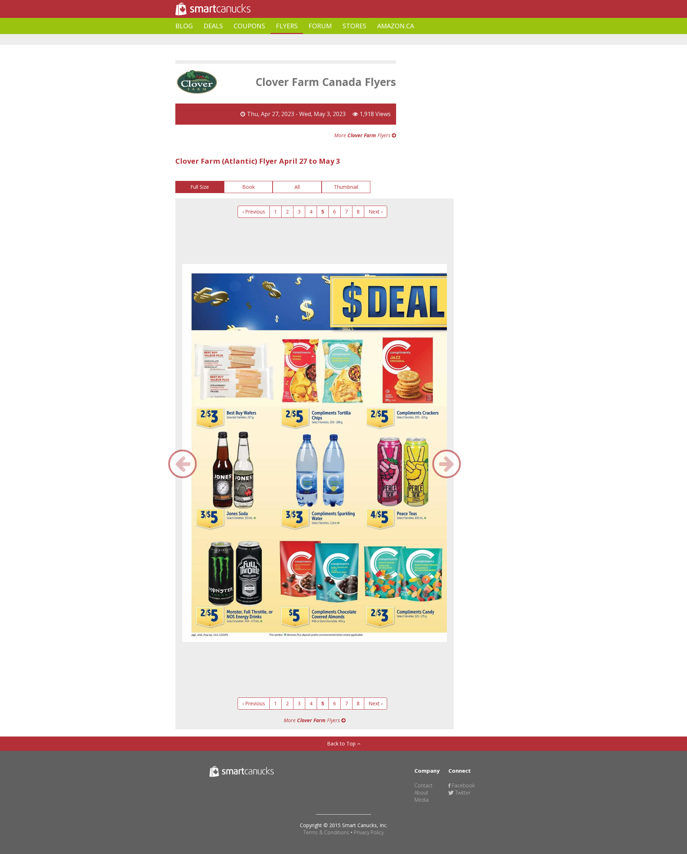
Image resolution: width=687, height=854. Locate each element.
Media (421, 799)
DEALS (213, 25)
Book (248, 186)
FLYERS (287, 25)
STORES (354, 25)
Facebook (462, 785)
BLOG (184, 25)
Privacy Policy (369, 832)
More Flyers (363, 135)
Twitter (462, 792)
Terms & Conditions (326, 832)
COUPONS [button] (249, 25)
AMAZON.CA (395, 25)
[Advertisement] (305, 39)
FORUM (320, 25)
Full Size (199, 186)
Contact (423, 785)
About (421, 792)
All (297, 186)
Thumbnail (346, 186)
